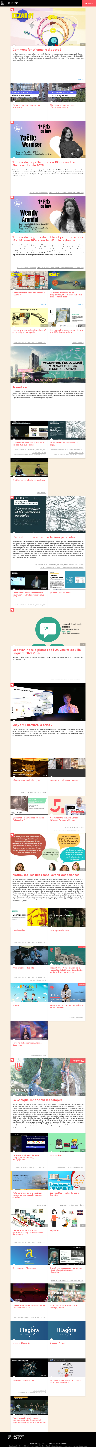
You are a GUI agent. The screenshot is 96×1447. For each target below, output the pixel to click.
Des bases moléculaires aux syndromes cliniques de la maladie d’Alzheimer (28, 1232)
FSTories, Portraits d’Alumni (74, 827)
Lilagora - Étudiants (76, 1017)
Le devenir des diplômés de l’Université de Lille (67, 680)
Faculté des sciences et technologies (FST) (68, 830)
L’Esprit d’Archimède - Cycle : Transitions (69, 455)
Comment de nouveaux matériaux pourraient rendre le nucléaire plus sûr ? (28, 594)
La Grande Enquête (67, 1205)
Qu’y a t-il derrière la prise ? (32, 724)
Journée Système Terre (60, 592)
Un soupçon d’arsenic (59, 930)
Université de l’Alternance (24, 1267)
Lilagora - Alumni (57, 1342)
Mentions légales (37, 1443)
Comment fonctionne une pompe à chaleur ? (28, 293)
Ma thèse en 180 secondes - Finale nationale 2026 (66, 192)
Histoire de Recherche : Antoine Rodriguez (27, 1043)
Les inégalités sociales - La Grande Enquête (65, 1193)
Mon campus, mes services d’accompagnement (62, 106)
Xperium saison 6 (78, 342)
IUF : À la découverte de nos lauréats (70, 1167)
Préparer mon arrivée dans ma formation (26, 106)
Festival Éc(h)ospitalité (38, 980)
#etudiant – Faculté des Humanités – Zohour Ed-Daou (66, 1006)
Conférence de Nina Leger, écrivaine (28, 480)
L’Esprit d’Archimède (39, 452)
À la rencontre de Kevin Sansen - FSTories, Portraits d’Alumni (64, 818)
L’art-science (41, 792)
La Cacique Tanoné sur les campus (37, 1100)
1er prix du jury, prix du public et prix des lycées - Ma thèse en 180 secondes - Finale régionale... (47, 238)
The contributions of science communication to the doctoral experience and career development (29, 1419)
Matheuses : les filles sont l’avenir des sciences (45, 874)
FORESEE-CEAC (41, 492)
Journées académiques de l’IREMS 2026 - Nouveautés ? (65, 1381)
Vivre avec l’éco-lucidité (23, 967)
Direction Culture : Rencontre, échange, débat (30, 342)
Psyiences (54, 1230)
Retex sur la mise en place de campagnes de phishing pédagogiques (25, 1157)
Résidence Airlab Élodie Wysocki (27, 780)
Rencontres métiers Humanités (64, 780)
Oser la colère (18, 930)
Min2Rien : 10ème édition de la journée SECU (31, 1167)
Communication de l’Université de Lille (32, 1392)
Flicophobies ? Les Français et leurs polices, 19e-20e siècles (28, 443)
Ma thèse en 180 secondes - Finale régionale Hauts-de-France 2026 (60, 267)
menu (90, 3)
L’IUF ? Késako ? (57, 1155)
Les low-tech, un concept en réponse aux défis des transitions (66, 331)
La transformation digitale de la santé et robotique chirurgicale (29, 331)
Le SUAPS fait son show (23, 1380)
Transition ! (20, 387)
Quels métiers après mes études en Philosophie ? (28, 818)
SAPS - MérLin (79, 1205)
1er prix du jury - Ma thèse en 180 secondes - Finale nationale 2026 (43, 163)
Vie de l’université (39, 1390)
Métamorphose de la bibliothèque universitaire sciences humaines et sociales (28, 1194)
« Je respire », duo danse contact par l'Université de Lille (29, 1306)
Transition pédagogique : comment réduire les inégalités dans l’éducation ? (66, 1269)
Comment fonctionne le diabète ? (36, 49)
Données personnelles (57, 1443)
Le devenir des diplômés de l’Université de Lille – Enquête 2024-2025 (47, 651)
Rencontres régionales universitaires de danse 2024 (30, 1317)
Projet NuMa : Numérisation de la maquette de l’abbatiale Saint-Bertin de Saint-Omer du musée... (66, 969)
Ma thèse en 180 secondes (39, 192)
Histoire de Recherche (38, 1055)
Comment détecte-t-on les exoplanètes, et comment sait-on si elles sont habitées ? (66, 294)
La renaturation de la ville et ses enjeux (64, 443)
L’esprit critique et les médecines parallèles (43, 537)
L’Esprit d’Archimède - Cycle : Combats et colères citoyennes (30, 455)
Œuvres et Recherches (28, 792)
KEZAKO (81, 80)
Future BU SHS (41, 1205)
